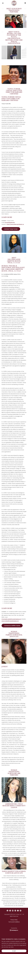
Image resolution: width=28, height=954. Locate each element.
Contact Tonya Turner (11, 229)
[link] (14, 3)
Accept (14, 951)
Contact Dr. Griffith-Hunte (12, 625)
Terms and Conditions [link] (14, 922)
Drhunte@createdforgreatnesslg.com (11, 619)
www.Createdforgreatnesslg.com (10, 621)
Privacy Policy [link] (14, 920)
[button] (3, 3)
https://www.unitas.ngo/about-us (15, 224)
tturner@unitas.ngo (10, 222)
